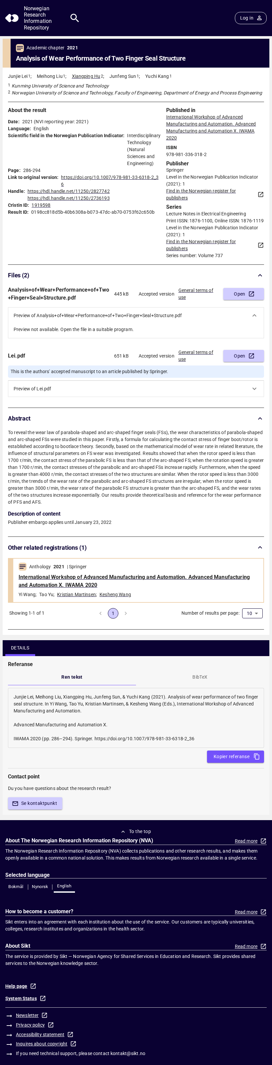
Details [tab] (20, 647)
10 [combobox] (249, 613)
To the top (140, 831)
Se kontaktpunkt (39, 803)
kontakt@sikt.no (127, 1053)
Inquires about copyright (41, 1043)
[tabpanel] (136, 718)
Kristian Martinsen (76, 594)
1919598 (41, 205)
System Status (21, 998)
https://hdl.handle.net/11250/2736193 (69, 198)
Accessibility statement (40, 1034)
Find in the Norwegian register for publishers (201, 194)
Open (239, 294)
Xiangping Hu (86, 76)
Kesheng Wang (115, 594)
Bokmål (15, 886)
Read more (246, 841)
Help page (16, 986)
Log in (246, 18)
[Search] (74, 18)
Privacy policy (30, 1025)
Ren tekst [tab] (72, 677)
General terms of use (195, 294)
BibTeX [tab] (199, 677)
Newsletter (27, 1015)
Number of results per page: (210, 613)
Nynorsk (40, 886)
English (64, 885)
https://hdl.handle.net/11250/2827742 (69, 191)
